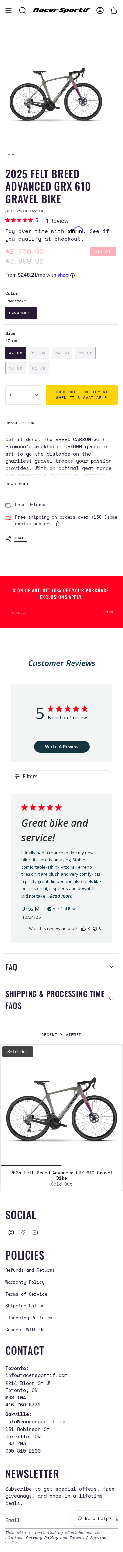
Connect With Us (25, 1329)
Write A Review (61, 746)
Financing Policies (28, 1317)
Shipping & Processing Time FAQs (55, 999)
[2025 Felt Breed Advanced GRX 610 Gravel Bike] (61, 1105)
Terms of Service (26, 1294)
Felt (9, 155)
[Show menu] (8, 10)
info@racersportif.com (36, 1375)
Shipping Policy (25, 1305)
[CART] (114, 10)
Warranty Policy (25, 1282)
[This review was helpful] (83, 928)
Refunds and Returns (30, 1270)
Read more (61, 896)
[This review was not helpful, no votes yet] (95, 928)
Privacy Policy (42, 1537)
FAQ (11, 967)
